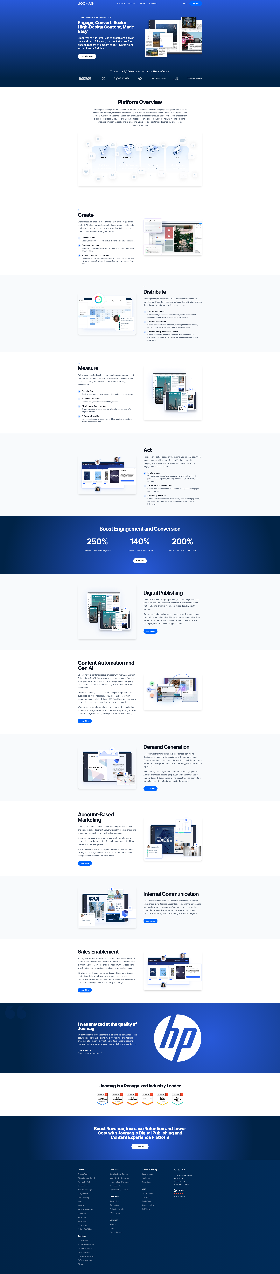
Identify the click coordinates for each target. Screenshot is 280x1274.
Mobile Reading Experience (119, 1178)
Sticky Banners (83, 1194)
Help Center (146, 1178)
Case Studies (152, 3)
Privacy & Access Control (86, 1178)
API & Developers (115, 1213)
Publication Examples (117, 1209)
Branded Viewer (83, 1186)
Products (131, 3)
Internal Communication (86, 1256)
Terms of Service (147, 1193)
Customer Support (148, 1174)
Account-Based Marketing (87, 1244)
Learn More (150, 631)
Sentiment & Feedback (85, 1209)
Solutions (120, 3)
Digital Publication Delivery (119, 1174)
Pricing (142, 3)
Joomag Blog (114, 1201)
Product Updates (115, 1232)
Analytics (81, 1205)
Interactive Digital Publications (120, 1182)
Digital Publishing (83, 1240)
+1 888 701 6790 (179, 1181)
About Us (113, 1224)
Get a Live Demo (87, 56)
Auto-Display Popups (85, 1190)
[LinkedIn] (179, 1169)
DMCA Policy (146, 1209)
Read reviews (178, 1196)
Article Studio (82, 1221)
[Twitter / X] (175, 1169)
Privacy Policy (146, 1197)
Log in (185, 3)
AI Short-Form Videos (85, 1229)
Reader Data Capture (117, 1186)
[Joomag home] (86, 3)
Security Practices (148, 1205)
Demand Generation (85, 1248)
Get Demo (196, 3)
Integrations (82, 1213)
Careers (112, 1228)
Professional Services (85, 1260)
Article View (82, 1217)
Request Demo (140, 1146)
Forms (80, 1202)
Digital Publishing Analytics (119, 1190)
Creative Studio (83, 1174)
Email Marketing (83, 1198)
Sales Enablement (84, 1252)
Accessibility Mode (84, 1182)
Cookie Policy (146, 1201)
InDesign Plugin (83, 1225)
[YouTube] (183, 1169)
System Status (146, 1182)
